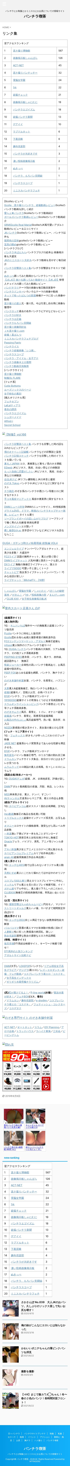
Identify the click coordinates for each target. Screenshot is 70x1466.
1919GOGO (10, 700)
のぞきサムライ (12, 711)
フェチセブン (11, 401)
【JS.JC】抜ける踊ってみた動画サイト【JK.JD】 (31, 279)
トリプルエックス (14, 817)
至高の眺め (10, 244)
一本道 (8, 833)
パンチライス (11, 346)
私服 (60, 1433)
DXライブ (9, 564)
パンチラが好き (12, 315)
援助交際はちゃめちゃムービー (25, 904)
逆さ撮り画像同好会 (15, 326)
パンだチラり (11, 287)
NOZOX (8, 727)
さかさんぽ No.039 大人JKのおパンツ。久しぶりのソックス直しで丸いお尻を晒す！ (43, 1306)
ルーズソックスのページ (17, 389)
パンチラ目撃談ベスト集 (17, 268)
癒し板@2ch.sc (12, 530)
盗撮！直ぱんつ (12, 334)
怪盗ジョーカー (12, 664)
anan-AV (9, 857)
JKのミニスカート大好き (18, 260)
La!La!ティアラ (12, 405)
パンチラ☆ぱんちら (15, 252)
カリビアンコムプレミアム (19, 853)
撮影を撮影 (27, 1371)
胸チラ (27, 1440)
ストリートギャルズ (15, 908)
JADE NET (10, 743)
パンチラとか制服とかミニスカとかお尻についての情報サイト (35, 1454)
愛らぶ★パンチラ (14, 213)
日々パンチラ (14, 1433)
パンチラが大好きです (25, 153)
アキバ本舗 (10, 849)
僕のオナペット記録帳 (16, 451)
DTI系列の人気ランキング (18, 951)
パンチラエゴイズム (24, 109)
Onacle (8, 841)
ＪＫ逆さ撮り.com (14, 330)
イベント (32, 1437)
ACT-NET (18, 65)
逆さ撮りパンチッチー (25, 72)
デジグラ (24, 970)
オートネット (24, 1027)
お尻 (18, 1440)
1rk (14, 87)
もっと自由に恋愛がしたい (19, 471)
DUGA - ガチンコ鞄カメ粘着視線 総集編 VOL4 (30, 543)
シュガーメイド (12, 417)
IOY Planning (51, 1027)
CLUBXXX (10, 892)
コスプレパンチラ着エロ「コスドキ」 (44, 973)
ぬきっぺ (18, 168)
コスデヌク (15, 1008)
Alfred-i (8, 421)
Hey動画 (9, 814)
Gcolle (8, 637)
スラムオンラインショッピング (21, 704)
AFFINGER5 (34, 1461)
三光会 (56, 1031)
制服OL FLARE (12, 377)
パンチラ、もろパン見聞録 (27, 175)
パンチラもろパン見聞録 (17, 323)
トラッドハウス (25, 1031)
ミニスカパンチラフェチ (26, 190)
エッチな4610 (16, 865)
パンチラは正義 (12, 319)
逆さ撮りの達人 (12, 303)
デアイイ (18, 124)
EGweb (8, 467)
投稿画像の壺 (39, 594)
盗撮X (7, 692)
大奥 (6, 688)
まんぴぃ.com (57, 594)
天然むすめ (10, 872)
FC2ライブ (10, 556)
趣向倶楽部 (19, 146)
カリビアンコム (17, 806)
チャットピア (11, 572)
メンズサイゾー (12, 526)
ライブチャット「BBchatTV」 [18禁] (24, 580)
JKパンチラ (10, 232)
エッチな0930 (16, 920)
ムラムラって (11, 766)
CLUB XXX (13, 598)
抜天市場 (9, 943)
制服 (52, 1433)
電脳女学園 (19, 80)
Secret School (12, 425)
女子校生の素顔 (12, 393)
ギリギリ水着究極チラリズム (22, 981)
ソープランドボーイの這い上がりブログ (26, 518)
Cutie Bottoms (12, 385)
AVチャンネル (12, 798)
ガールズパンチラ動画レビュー (21, 217)
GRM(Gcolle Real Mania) (18, 224)
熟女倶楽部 (10, 935)
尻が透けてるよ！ (18, 992)
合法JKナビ (10, 479)
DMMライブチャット (15, 560)
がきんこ (17, 594)
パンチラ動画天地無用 (16, 366)
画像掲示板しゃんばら (25, 58)
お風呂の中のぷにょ (15, 719)
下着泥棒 (18, 138)
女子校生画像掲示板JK (34, 598)
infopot (8, 645)
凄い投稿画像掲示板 (24, 161)
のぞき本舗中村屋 (14, 680)
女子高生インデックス (19, 977)
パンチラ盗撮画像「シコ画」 (20, 350)
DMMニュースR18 (14, 506)
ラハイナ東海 (43, 1031)
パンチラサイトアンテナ (35, 1433)
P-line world (38, 992)
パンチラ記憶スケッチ (16, 455)
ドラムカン (10, 759)
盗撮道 (8, 715)
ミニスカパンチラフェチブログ (21, 338)
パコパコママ (11, 927)
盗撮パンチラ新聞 (23, 116)
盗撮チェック (20, 94)
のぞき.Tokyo (11, 483)
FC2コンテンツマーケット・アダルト (25, 641)
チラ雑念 (9, 491)
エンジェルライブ (14, 548)
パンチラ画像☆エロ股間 (17, 362)
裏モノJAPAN (11, 463)
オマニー (9, 825)
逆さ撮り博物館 (21, 50)
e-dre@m (41, 1000)
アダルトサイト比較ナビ (17, 955)
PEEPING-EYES (13, 656)
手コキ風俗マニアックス (17, 498)
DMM (7, 786)
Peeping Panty (12, 342)
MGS (7, 794)
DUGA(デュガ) (16, 778)
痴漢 (22, 1437)
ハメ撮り (38, 1440)
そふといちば (17, 625)
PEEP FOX (10, 672)
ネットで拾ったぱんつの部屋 (20, 295)
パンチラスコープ (23, 183)
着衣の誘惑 (10, 409)
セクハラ (12, 1437)
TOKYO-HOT (11, 837)
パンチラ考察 (52, 1440)
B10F (7, 696)
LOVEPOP (24, 966)
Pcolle (7, 633)
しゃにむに (40, 590)
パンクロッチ (11, 311)
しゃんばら (10, 590)
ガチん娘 (9, 888)
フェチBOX (22, 996)
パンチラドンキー (14, 291)
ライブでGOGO (12, 568)
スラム (38, 1027)
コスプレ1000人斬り (15, 880)
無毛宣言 (9, 755)
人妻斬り (9, 931)
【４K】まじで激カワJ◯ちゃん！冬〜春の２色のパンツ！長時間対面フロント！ (44, 1398)
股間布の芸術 (11, 240)
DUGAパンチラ (17, 649)
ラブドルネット (21, 131)
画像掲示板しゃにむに (25, 102)
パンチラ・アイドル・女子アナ (21, 358)
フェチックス (17, 735)
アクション (45, 1437)
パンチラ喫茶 (35, 16)
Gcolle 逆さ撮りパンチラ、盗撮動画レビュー (30, 205)
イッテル (9, 884)
